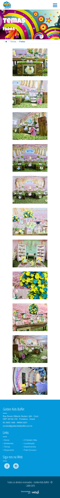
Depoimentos (30, 446)
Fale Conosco (30, 450)
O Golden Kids (30, 440)
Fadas (22, 41)
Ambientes (8, 443)
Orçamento (8, 450)
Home (6, 440)
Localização (29, 443)
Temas (13, 41)
